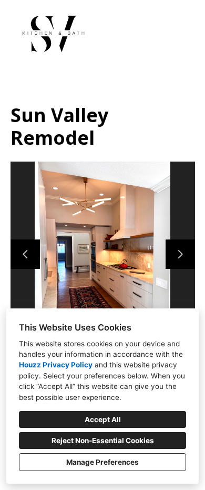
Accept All (103, 419)
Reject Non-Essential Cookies (103, 440)
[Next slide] (180, 254)
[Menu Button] (188, 18)
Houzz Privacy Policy (56, 365)
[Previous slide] (25, 254)
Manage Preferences (102, 462)
